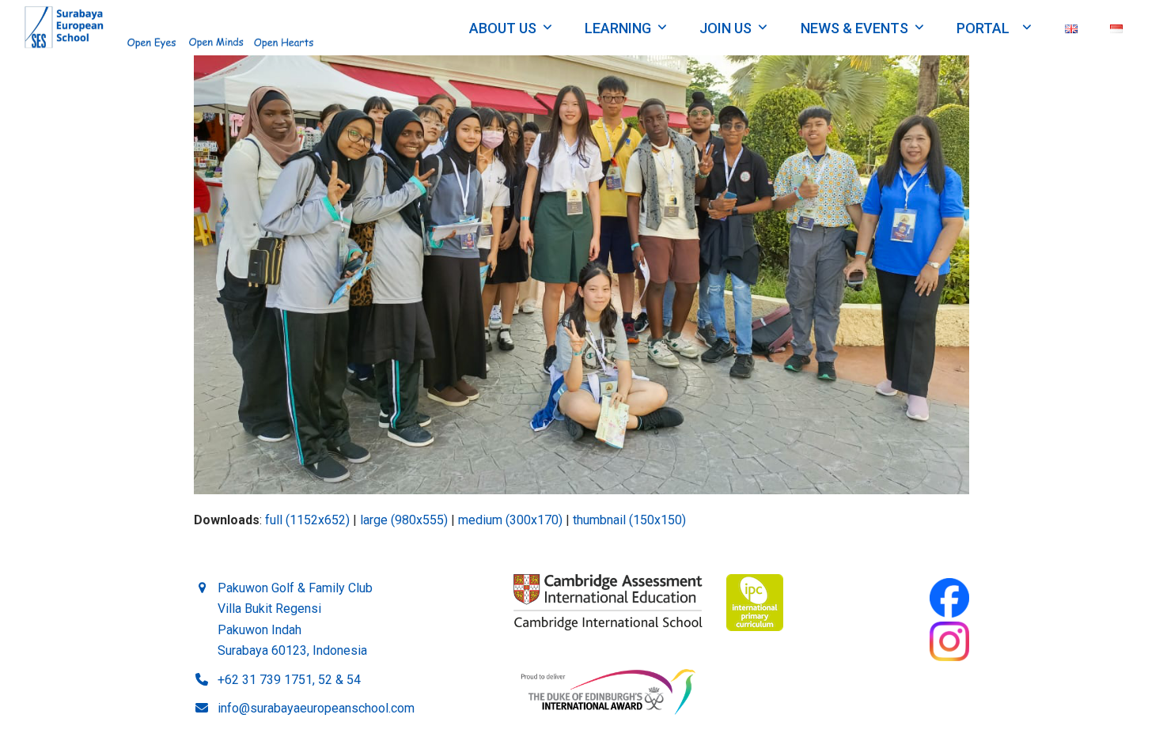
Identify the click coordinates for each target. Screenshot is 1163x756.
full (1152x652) (307, 519)
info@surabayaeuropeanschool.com (316, 708)
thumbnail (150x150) (629, 519)
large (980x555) (404, 519)
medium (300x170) (510, 519)
